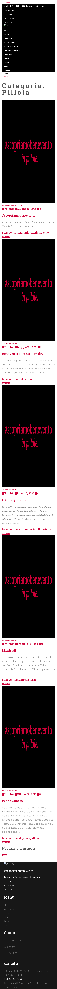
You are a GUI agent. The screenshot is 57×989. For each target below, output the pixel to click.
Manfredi (9, 650)
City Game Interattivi (12, 50)
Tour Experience (11, 46)
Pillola (12, 205)
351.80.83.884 (17, 6)
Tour (20, 205)
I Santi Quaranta (14, 500)
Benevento (9, 232)
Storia (16, 205)
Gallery (7, 62)
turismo (43, 232)
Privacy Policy (11, 986)
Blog (6, 66)
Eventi (6, 58)
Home (6, 34)
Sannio (33, 232)
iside (19, 838)
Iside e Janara (12, 801)
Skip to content (7, 2)
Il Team (7, 912)
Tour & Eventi (9, 42)
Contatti (7, 70)
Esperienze (6, 205)
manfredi (22, 679)
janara (26, 838)
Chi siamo (8, 38)
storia (28, 379)
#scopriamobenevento (18, 215)
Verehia (9, 208)
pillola (20, 379)
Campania (22, 232)
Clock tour (8, 54)
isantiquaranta (25, 529)
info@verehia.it (14, 975)
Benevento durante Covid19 (22, 354)
